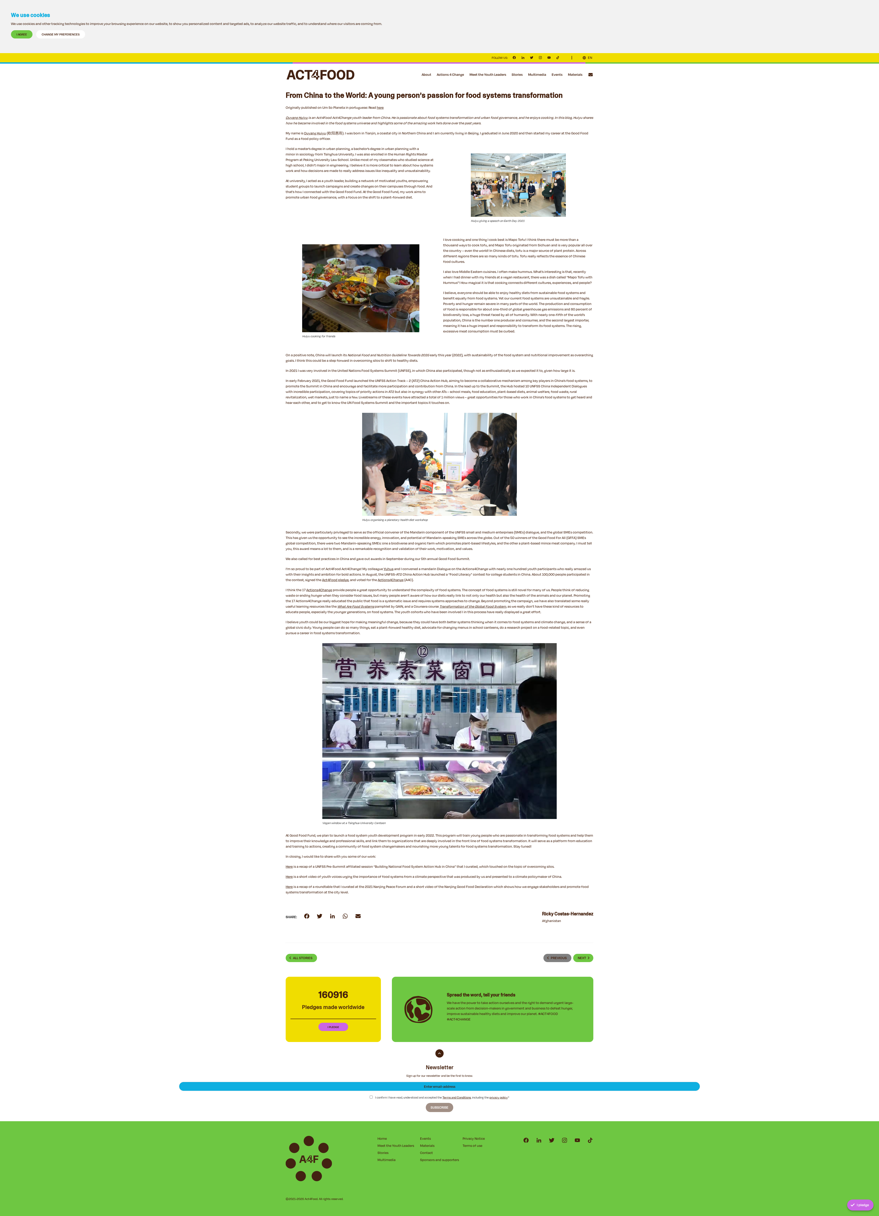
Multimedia (537, 74)
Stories (517, 74)
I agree (21, 34)
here (380, 107)
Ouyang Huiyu (315, 133)
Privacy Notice (474, 1138)
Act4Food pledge (335, 579)
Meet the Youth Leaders (487, 74)
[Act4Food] (320, 74)
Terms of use (472, 1145)
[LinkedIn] (523, 57)
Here (289, 866)
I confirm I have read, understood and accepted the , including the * (441, 1097)
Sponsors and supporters (439, 1159)
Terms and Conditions (456, 1097)
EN (590, 57)
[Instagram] (540, 57)
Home (382, 1138)
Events (557, 74)
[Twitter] (531, 57)
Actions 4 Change (450, 74)
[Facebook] (514, 57)
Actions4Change (391, 579)
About (426, 74)
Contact (590, 74)
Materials (575, 74)
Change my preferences (61, 34)
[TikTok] (558, 57)
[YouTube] (549, 57)
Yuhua (388, 568)
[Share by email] (345, 916)
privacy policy (498, 1097)
